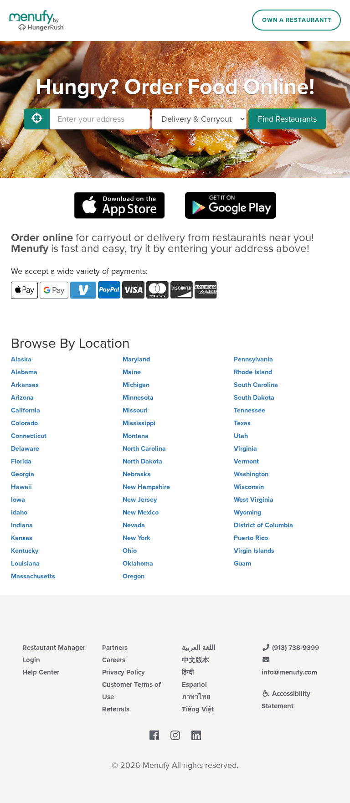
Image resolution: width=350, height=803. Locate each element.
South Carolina (256, 385)
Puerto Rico (251, 538)
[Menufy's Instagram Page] (175, 736)
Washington (251, 474)
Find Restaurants (287, 119)
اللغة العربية (199, 647)
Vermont (246, 461)
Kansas (21, 538)
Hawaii (21, 487)
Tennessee (249, 410)
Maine (132, 372)
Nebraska (137, 474)
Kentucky (24, 551)
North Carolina (144, 449)
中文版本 (195, 660)
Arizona (22, 398)
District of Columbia (263, 525)
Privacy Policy (123, 672)
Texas (242, 423)
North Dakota (142, 461)
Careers (113, 660)
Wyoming (247, 512)
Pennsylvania (253, 359)
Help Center (40, 672)
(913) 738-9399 (294, 647)
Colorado (24, 423)
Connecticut (28, 436)
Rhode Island (253, 372)
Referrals (115, 709)
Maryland (136, 359)
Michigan (136, 385)
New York (136, 538)
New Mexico (141, 512)
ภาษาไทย (196, 697)
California (25, 410)
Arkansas (25, 385)
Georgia (22, 474)
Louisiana (25, 563)
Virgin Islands (254, 551)
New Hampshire (146, 487)
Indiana (22, 525)
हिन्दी (188, 672)
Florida (21, 461)
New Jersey (140, 500)
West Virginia (253, 500)
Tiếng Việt (198, 709)
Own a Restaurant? (296, 20)
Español (194, 684)
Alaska (21, 359)
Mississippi (139, 423)
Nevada (134, 525)
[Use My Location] (37, 118)
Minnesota (138, 398)
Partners (115, 647)
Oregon (133, 576)
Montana (136, 436)
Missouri (135, 410)
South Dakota (254, 398)
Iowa (18, 500)
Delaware (25, 449)
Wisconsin (249, 487)
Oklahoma (138, 563)
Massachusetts (33, 576)
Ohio (130, 551)
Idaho (19, 512)
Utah (241, 436)
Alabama (24, 372)
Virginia (245, 449)
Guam (242, 563)
